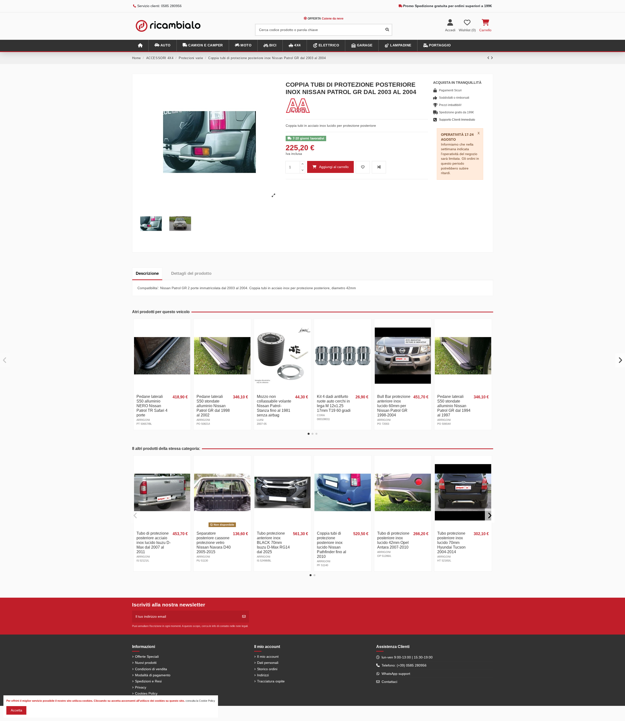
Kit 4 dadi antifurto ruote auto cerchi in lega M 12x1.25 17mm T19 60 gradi (334, 403)
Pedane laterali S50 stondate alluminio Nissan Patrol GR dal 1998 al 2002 (213, 405)
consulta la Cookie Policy (200, 700)
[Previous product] (489, 58)
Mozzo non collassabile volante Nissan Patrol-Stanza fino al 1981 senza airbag (274, 405)
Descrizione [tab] (147, 273)
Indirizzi (263, 675)
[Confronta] (186, 335)
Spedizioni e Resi (148, 681)
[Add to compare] (379, 167)
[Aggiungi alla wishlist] (363, 167)
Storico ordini (267, 669)
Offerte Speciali (147, 656)
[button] (162, 45)
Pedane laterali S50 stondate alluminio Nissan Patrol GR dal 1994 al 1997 (453, 405)
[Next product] (492, 58)
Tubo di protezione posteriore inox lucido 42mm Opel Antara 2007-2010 (393, 540)
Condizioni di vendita (151, 669)
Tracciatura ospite (271, 681)
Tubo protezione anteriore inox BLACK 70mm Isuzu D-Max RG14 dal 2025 (273, 542)
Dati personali (267, 663)
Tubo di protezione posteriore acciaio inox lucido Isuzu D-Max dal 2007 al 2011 (153, 542)
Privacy (140, 687)
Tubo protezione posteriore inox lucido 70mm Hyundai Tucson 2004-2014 (451, 542)
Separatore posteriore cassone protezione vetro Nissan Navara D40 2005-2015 (214, 542)
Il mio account (268, 656)
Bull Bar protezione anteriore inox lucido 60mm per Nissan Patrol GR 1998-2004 (393, 405)
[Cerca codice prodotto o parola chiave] (387, 30)
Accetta (16, 710)
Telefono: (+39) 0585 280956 (404, 665)
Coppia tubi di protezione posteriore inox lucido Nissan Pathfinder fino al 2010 (331, 544)
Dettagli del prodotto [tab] (191, 273)
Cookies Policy (146, 693)
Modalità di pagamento (152, 675)
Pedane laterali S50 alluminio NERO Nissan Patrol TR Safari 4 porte (151, 405)
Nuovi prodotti (145, 663)
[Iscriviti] (244, 617)
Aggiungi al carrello (334, 167)
